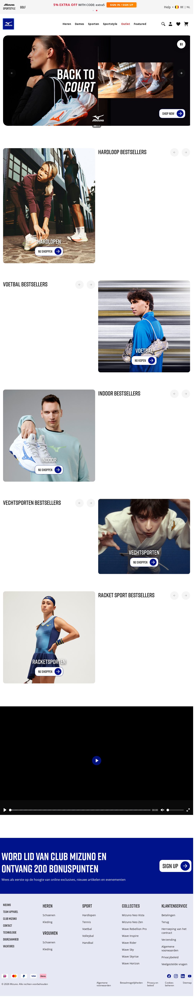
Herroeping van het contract (174, 929)
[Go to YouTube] (190, 975)
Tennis (86, 920)
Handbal (87, 941)
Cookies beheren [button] (169, 982)
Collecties (131, 904)
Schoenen (49, 914)
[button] (181, 44)
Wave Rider (129, 941)
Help (167, 7)
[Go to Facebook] (169, 975)
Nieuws (7, 903)
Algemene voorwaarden (170, 947)
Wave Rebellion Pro (134, 927)
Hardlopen (89, 914)
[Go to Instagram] (176, 975)
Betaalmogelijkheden (131, 981)
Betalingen (168, 914)
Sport (87, 904)
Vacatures (8, 945)
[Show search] (163, 24)
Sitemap (187, 981)
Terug (165, 920)
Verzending (169, 938)
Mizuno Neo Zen (132, 920)
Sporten (93, 24)
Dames (79, 24)
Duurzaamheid (11, 938)
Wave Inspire (130, 934)
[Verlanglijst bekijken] (178, 24)
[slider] (80, 808)
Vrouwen (50, 931)
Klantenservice (174, 904)
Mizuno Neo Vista (133, 914)
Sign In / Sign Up (121, 5)
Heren (67, 24)
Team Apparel (10, 910)
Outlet (125, 24)
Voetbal (87, 927)
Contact (7, 924)
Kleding (47, 920)
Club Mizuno (10, 917)
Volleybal (88, 934)
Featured (140, 24)
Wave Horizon (131, 962)
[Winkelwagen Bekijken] (186, 24)
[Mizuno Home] (9, 7)
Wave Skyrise (130, 955)
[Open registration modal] (170, 24)
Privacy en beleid (152, 982)
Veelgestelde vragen (174, 963)
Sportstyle (110, 24)
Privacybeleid (170, 956)
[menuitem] (67, 24)
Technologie (9, 931)
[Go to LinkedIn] (183, 975)
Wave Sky (128, 948)
